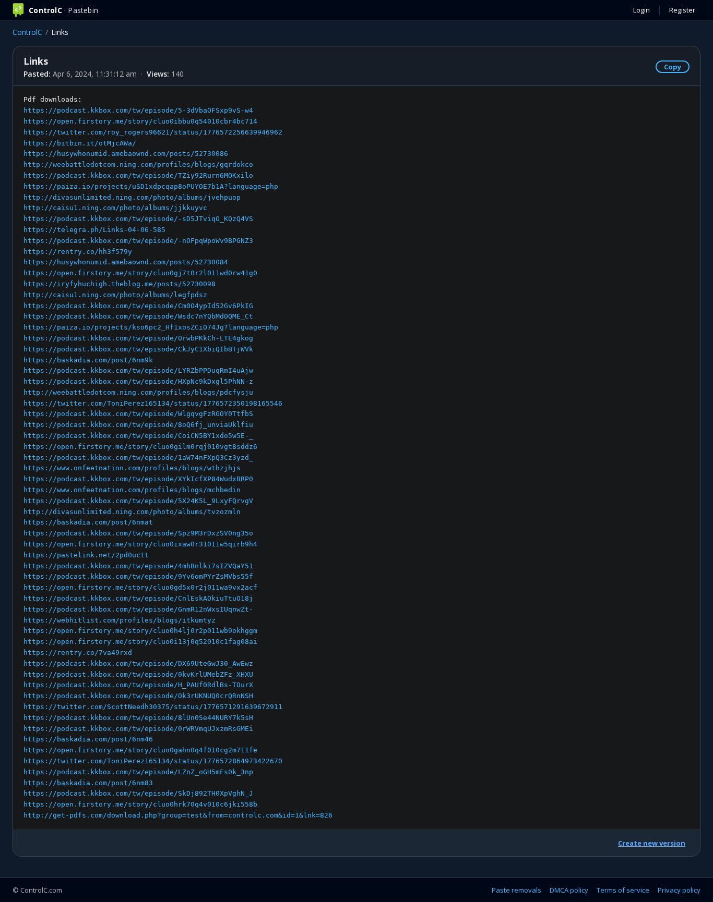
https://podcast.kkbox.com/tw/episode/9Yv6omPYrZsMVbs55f (138, 576)
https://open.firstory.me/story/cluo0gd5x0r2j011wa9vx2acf (140, 587)
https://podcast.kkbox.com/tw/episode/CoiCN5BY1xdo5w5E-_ (138, 436)
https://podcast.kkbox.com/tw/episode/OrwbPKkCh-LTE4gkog (138, 338)
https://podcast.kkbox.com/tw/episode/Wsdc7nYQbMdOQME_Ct (138, 316)
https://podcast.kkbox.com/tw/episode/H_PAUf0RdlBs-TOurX (138, 685)
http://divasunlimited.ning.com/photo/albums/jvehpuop (132, 197)
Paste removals (516, 890)
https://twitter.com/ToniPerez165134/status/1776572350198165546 (152, 403)
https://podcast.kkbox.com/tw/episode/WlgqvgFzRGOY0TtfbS (138, 414)
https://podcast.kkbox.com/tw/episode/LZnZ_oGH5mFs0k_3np (138, 772)
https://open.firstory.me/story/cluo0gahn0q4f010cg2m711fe (140, 750)
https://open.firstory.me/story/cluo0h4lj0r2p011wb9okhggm (140, 631)
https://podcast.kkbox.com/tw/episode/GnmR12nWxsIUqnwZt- (138, 609)
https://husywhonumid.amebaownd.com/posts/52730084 (125, 262)
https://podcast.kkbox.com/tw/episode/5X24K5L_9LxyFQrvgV (138, 501)
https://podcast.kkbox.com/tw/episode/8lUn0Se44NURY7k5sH (138, 718)
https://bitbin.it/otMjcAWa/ (79, 143)
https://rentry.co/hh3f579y (77, 251)
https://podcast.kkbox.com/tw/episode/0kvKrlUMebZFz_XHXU (138, 674)
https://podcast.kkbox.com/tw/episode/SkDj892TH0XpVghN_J (138, 793)
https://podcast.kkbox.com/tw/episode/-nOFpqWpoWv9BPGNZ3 (138, 241)
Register (682, 10)
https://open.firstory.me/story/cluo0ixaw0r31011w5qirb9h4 (140, 544)
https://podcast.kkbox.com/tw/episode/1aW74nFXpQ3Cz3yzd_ (138, 457)
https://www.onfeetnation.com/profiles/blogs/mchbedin (132, 490)
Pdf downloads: (177, 457)
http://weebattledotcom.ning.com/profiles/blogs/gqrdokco (138, 164)
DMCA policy (569, 890)
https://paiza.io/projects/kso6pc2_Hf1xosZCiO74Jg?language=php (150, 327)
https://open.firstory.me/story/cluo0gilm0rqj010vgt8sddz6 (140, 446)
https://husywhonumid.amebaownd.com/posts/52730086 (125, 153)
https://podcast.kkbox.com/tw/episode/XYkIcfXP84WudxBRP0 (138, 479)
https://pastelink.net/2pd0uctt (86, 555)
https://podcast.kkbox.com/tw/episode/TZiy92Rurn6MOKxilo (138, 175)
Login (641, 10)
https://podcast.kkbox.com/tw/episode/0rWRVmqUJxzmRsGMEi (138, 729)
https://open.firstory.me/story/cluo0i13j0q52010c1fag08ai (140, 641)
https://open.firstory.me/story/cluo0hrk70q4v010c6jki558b (140, 804)
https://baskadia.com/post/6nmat (88, 522)
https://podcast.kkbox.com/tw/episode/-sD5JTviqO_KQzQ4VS (138, 219)
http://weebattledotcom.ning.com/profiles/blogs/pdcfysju (138, 392)
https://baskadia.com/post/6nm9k (88, 360)
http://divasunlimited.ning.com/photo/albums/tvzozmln (132, 512)
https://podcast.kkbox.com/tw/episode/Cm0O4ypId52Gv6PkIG (138, 306)
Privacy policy (679, 890)
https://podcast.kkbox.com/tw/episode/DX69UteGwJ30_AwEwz (138, 663)
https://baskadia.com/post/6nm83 (88, 783)
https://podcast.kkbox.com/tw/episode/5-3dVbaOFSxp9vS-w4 (138, 110)
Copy (672, 66)
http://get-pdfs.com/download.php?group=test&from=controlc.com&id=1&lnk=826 (177, 815)
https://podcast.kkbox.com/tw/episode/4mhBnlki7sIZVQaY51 (138, 566)
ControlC (27, 32)
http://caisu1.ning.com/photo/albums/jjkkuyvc (115, 208)
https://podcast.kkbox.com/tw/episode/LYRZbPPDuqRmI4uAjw (138, 370)
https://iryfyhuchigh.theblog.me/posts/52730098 (119, 284)
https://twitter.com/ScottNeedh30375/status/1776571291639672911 (152, 707)
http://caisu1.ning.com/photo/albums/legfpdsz (115, 295)
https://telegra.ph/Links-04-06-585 (94, 230)
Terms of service (623, 890)
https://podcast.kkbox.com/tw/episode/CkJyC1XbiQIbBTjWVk (138, 349)
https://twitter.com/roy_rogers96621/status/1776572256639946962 (152, 132)
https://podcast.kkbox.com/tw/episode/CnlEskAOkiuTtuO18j (138, 598)
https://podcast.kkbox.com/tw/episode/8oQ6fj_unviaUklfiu (138, 425)
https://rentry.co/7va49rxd (77, 652)
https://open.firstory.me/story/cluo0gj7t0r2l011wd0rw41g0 (140, 273)
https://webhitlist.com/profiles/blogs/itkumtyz (119, 620)
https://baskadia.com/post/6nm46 (88, 739)
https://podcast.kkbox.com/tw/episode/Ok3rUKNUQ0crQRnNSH (138, 696)
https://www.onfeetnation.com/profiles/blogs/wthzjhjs (132, 468)
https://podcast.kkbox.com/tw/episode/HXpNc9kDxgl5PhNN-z (138, 381)
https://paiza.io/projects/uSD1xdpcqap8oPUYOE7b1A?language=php (150, 186)
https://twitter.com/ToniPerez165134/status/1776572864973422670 (152, 761)
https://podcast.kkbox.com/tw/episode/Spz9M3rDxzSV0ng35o (138, 533)
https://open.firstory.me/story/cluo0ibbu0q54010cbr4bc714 (140, 121)
